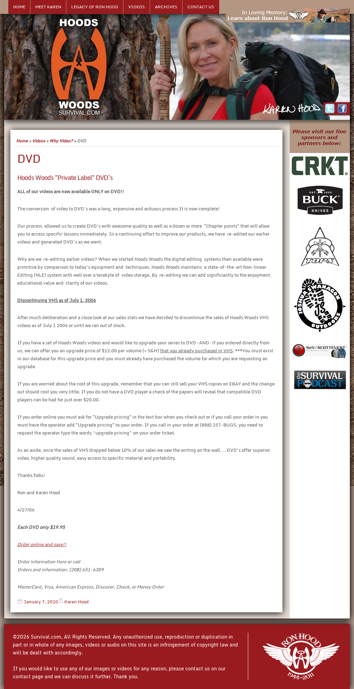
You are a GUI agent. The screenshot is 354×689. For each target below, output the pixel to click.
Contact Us (200, 6)
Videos (136, 6)
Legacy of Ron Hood (94, 6)
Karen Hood (76, 601)
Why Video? (61, 140)
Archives (166, 6)
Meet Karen (48, 6)
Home (19, 6)
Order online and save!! (41, 544)
